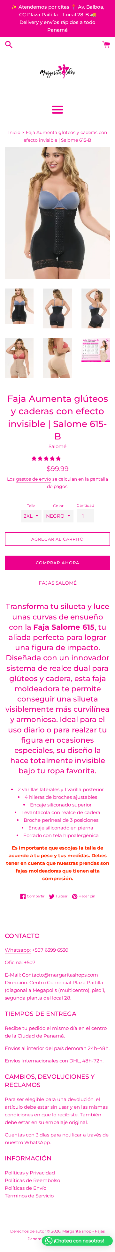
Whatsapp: (18, 950)
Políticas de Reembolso (32, 1180)
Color (58, 505)
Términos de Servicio (29, 1196)
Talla (31, 505)
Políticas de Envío (25, 1188)
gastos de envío (33, 479)
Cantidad (85, 505)
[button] (47, 458)
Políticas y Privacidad (30, 1173)
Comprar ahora (58, 562)
